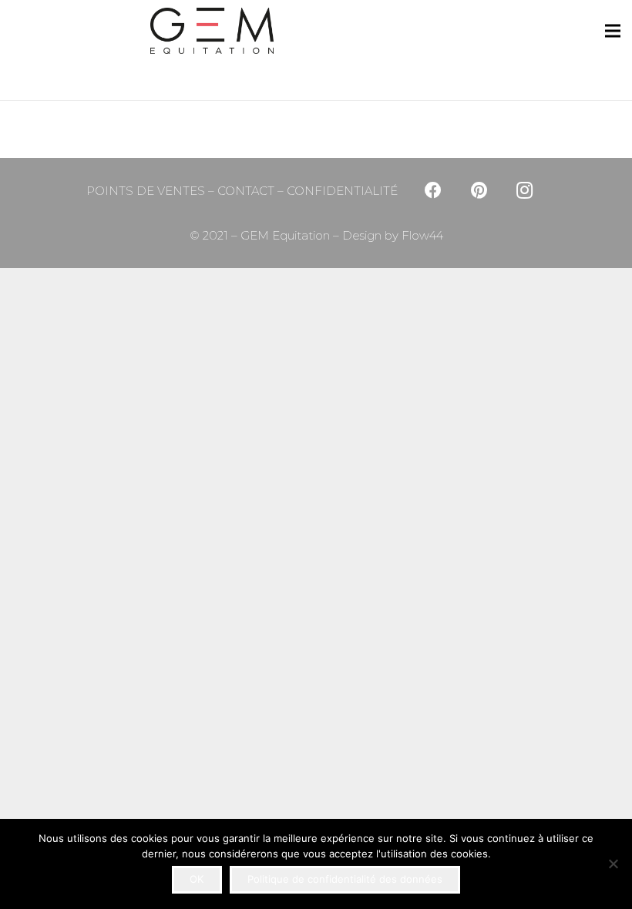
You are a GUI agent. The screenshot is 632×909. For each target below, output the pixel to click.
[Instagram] (524, 190)
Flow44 (420, 235)
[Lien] (73, 31)
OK (196, 879)
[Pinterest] (479, 190)
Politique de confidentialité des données (344, 879)
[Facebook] (433, 190)
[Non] (612, 863)
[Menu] (613, 31)
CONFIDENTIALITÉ (342, 190)
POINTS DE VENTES (145, 190)
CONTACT (245, 190)
